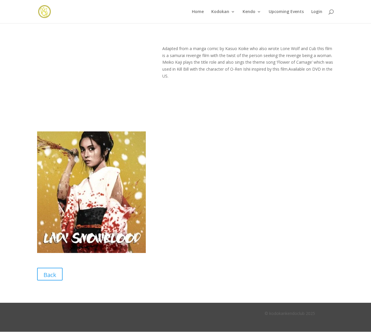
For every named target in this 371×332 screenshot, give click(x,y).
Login (316, 12)
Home (198, 12)
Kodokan (220, 12)
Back (49, 275)
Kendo (249, 12)
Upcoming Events (286, 12)
